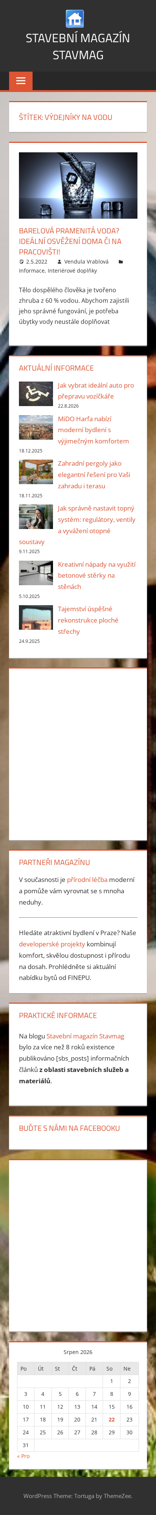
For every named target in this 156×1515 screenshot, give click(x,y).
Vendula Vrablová (86, 261)
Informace (32, 270)
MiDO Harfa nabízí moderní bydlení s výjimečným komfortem (93, 430)
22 (112, 1419)
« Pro (23, 1456)
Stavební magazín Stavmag (78, 46)
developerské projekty (52, 944)
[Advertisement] (78, 752)
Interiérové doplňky (72, 270)
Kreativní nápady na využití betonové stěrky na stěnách (97, 575)
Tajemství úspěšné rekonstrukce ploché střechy (88, 620)
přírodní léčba (87, 879)
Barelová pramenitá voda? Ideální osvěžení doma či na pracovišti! (70, 241)
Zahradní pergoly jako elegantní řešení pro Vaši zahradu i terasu (94, 474)
